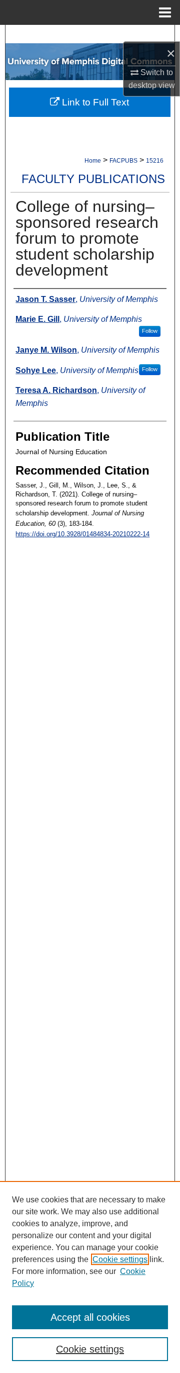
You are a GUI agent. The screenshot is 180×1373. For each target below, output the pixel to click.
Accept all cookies (90, 1317)
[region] (90, 1277)
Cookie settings (120, 1259)
